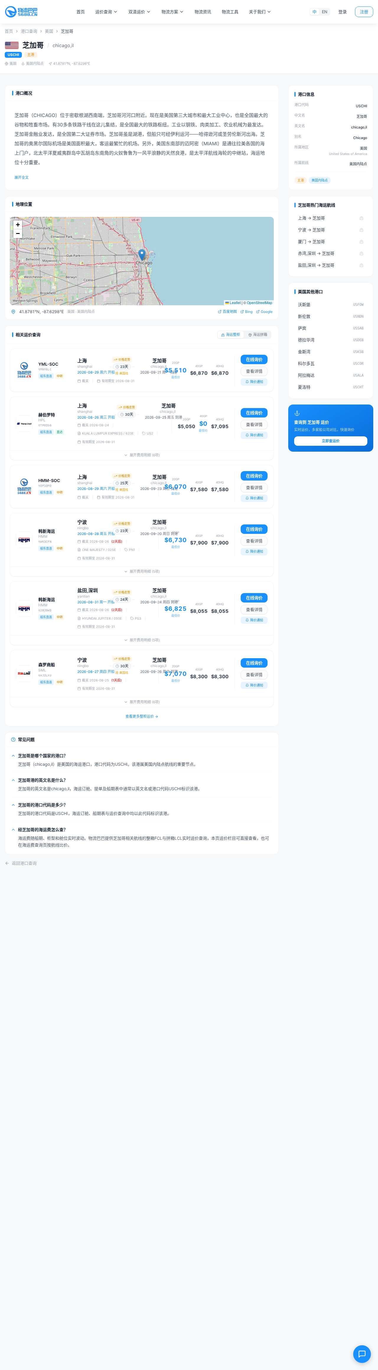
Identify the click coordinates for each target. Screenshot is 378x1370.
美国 (49, 31)
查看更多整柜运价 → (142, 716)
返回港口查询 (24, 863)
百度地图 (230, 311)
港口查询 (29, 31)
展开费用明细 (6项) (145, 455)
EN (324, 11)
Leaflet (235, 302)
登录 (342, 11)
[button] (142, 255)
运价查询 (103, 11)
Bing (248, 311)
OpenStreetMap (259, 302)
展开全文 (21, 177)
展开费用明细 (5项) (145, 571)
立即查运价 (331, 441)
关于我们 (257, 11)
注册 (364, 11)
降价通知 (256, 382)
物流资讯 (203, 11)
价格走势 (124, 359)
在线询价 (254, 359)
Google (267, 311)
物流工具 (230, 11)
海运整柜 (233, 334)
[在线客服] (362, 1354)
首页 (80, 11)
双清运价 (136, 11)
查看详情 (254, 371)
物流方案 (170, 11)
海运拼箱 (260, 334)
